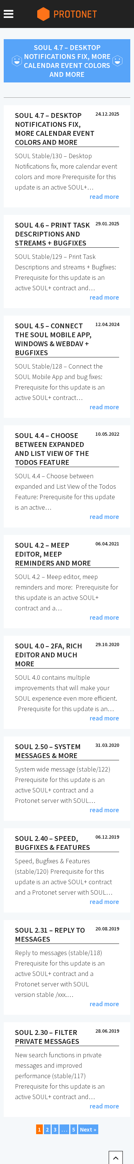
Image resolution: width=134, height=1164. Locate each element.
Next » (88, 1129)
